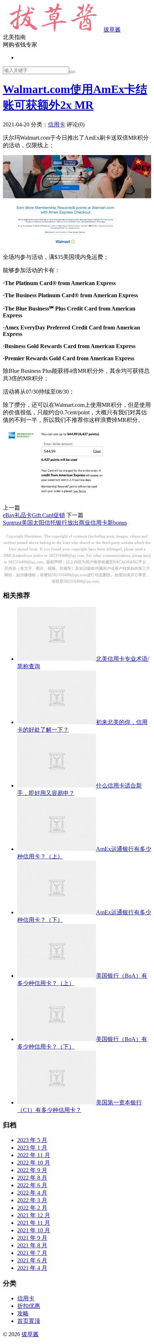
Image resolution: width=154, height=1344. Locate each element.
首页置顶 (28, 1321)
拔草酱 (112, 30)
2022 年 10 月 (33, 1163)
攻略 (23, 1313)
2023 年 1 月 (32, 1148)
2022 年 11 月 (33, 1155)
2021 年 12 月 (33, 1215)
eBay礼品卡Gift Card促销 (34, 515)
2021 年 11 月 (33, 1223)
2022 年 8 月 (32, 1178)
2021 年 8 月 (32, 1245)
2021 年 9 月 (32, 1238)
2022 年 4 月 (32, 1193)
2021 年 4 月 (32, 1268)
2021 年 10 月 (33, 1230)
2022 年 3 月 (32, 1200)
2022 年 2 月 (32, 1208)
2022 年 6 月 (32, 1185)
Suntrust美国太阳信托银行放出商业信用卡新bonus (65, 523)
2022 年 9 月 (32, 1170)
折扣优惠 (28, 1306)
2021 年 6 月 (32, 1260)
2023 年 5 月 (32, 1140)
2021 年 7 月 (32, 1253)
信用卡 (56, 124)
